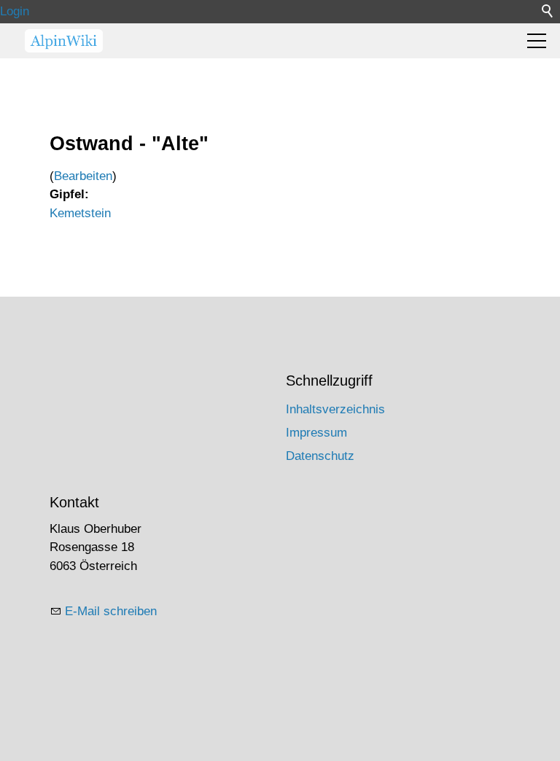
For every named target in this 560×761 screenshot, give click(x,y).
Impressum (316, 433)
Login (14, 11)
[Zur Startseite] (64, 40)
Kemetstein (80, 213)
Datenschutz (320, 456)
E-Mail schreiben (111, 611)
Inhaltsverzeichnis (335, 409)
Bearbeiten (83, 176)
